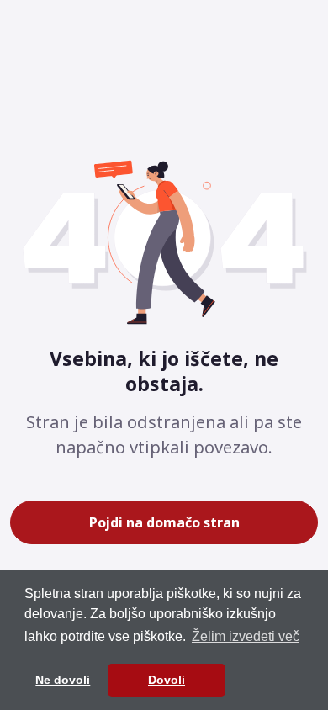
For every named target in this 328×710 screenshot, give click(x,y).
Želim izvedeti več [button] (245, 636)
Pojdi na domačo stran (164, 522)
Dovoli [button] (166, 679)
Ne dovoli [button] (62, 679)
